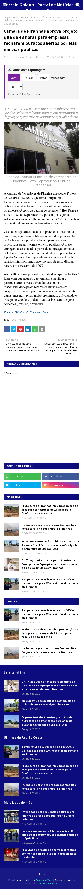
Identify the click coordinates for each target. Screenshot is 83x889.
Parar (43, 77)
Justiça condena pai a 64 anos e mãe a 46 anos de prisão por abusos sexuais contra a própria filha (50, 834)
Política (24, 17)
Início (42, 874)
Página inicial (11, 17)
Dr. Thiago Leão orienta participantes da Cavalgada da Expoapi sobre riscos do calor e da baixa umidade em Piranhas (49, 564)
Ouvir (14, 77)
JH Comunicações (48, 883)
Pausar (28, 77)
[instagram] (60, 485)
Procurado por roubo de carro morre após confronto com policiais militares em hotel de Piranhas (49, 853)
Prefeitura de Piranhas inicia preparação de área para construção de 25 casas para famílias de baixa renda (50, 509)
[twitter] (22, 485)
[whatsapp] (22, 476)
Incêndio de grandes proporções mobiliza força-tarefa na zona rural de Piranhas (49, 527)
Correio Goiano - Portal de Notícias (26, 57)
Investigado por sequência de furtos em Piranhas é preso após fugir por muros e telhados (48, 815)
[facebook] (60, 476)
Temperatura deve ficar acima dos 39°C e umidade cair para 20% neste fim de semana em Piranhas (50, 583)
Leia (14, 319)
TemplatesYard (44, 880)
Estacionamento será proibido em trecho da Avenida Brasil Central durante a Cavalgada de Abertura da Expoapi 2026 (50, 545)
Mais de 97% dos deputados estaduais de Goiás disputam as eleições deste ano (48, 702)
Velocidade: (58, 77)
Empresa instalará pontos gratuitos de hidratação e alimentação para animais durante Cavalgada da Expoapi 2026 (47, 720)
